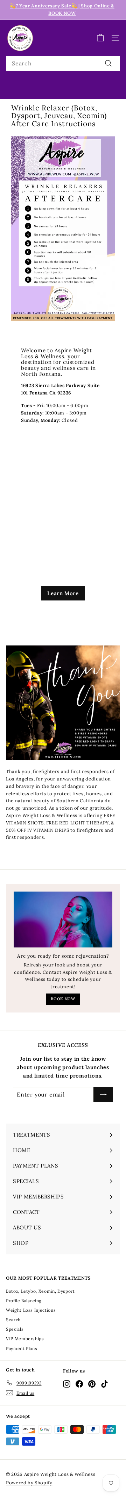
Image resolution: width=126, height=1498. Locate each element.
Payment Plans (21, 1348)
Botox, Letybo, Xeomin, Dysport (40, 1291)
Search (13, 1319)
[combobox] (63, 63)
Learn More (63, 593)
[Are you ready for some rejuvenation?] (63, 919)
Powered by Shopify (29, 1483)
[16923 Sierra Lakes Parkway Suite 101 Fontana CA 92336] (63, 441)
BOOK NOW (63, 998)
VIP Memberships (25, 1338)
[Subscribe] (103, 1094)
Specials (14, 1329)
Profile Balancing (24, 1300)
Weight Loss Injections (31, 1310)
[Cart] (100, 37)
